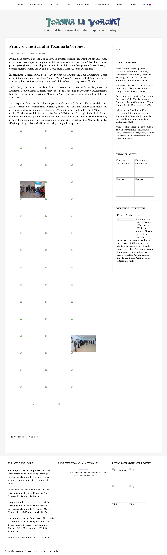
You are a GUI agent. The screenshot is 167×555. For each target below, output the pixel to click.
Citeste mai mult (125, 261)
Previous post (18, 437)
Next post (33, 437)
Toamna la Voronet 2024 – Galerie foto (29, 537)
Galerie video (102, 5)
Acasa (20, 5)
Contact (132, 5)
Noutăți (118, 5)
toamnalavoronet (38, 53)
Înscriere (55, 5)
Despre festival (36, 5)
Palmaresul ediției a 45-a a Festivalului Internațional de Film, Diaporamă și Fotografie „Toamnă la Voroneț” (135, 88)
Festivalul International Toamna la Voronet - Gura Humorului (32, 551)
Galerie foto (83, 5)
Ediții (68, 5)
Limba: (145, 5)
